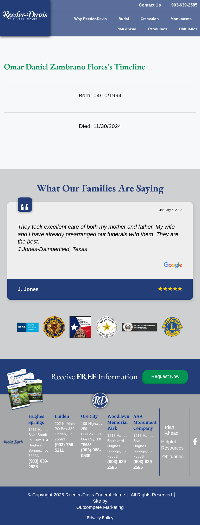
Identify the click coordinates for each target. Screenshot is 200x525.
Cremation (150, 19)
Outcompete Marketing (100, 479)
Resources (157, 29)
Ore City (89, 389)
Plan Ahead (126, 29)
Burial (123, 19)
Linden (62, 389)
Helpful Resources (174, 417)
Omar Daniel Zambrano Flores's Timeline (74, 66)
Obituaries (188, 29)
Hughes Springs (36, 392)
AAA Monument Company (145, 395)
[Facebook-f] (195, 413)
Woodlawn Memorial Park (118, 395)
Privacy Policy (100, 490)
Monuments (181, 19)
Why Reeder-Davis (90, 19)
